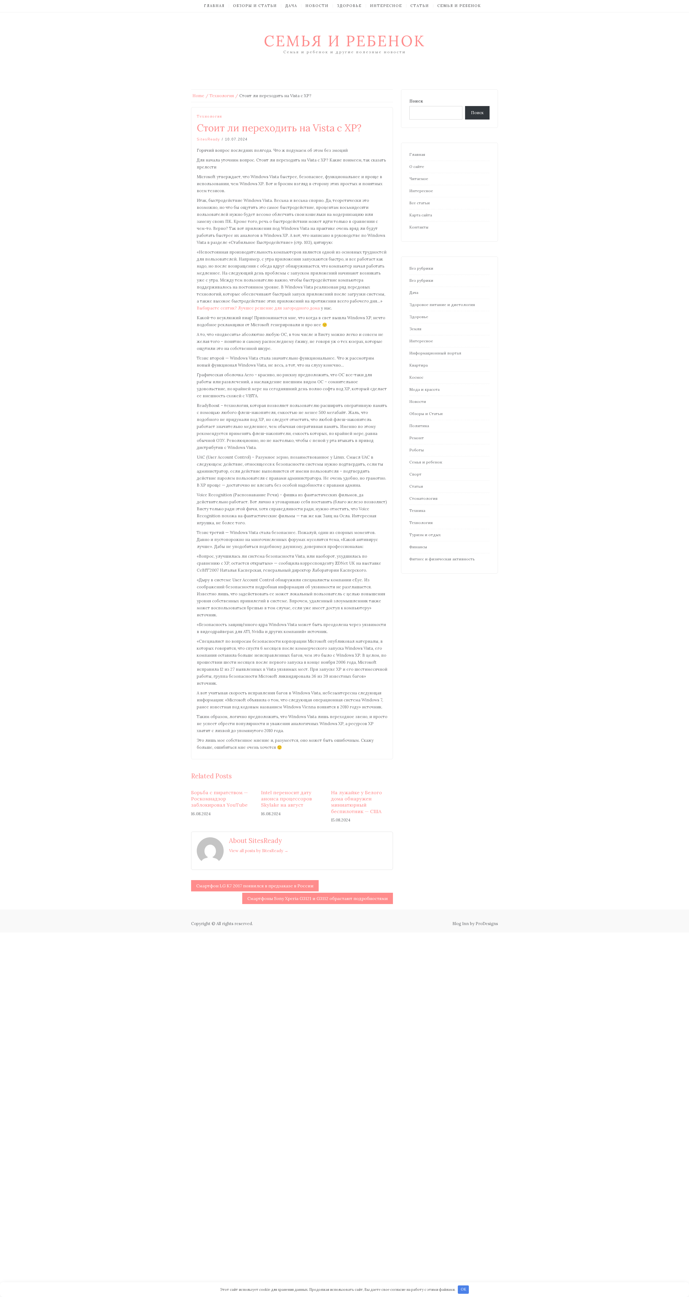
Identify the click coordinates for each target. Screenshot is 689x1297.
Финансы (418, 546)
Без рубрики (421, 268)
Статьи (419, 6)
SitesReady (208, 139)
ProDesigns (487, 923)
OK (463, 1289)
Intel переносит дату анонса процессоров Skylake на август (286, 798)
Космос (416, 377)
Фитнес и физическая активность (442, 559)
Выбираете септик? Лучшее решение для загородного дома (258, 308)
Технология (209, 116)
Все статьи (419, 203)
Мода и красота (424, 389)
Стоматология (423, 498)
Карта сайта (420, 215)
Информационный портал (435, 353)
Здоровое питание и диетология (442, 304)
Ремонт (416, 437)
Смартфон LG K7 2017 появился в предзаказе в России (255, 885)
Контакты (418, 227)
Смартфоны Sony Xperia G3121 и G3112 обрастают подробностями (317, 898)
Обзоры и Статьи (255, 6)
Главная (214, 6)
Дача (291, 6)
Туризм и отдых (425, 534)
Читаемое (418, 178)
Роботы (416, 450)
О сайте (416, 166)
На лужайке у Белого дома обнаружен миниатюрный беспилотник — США (356, 801)
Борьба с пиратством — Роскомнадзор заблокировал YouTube (219, 798)
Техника (417, 510)
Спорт (415, 474)
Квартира (418, 365)
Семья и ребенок (459, 6)
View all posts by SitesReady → (258, 850)
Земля (415, 328)
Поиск (416, 101)
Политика (419, 425)
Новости (317, 6)
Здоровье (349, 6)
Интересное (386, 6)
